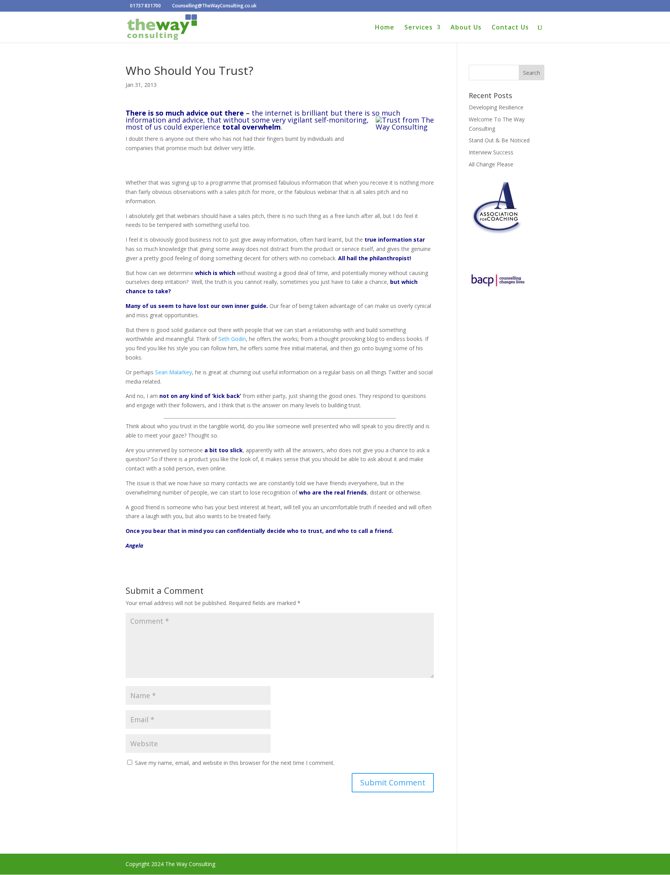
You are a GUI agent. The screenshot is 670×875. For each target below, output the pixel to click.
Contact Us (510, 27)
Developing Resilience (496, 107)
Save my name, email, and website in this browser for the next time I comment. (235, 762)
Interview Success (491, 152)
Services (418, 27)
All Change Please (491, 164)
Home (384, 27)
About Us (466, 27)
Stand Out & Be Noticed (499, 140)
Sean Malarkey (173, 372)
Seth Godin (232, 338)
